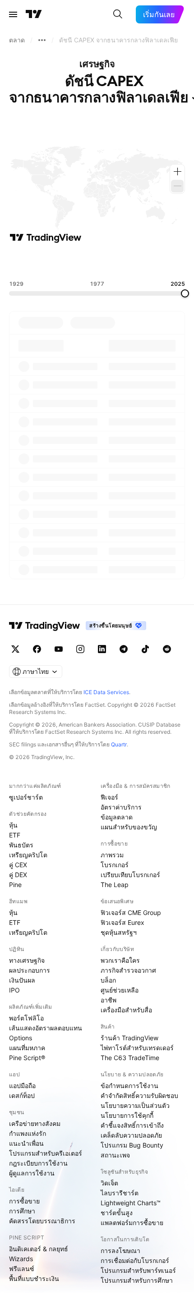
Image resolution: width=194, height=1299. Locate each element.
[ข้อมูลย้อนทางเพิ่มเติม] (42, 40)
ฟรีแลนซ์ (21, 1268)
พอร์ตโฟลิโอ (26, 1018)
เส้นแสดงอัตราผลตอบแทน (45, 1028)
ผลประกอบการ (29, 970)
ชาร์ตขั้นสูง (117, 1213)
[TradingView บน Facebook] (37, 649)
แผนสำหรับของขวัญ (129, 827)
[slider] (185, 293)
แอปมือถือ (22, 1085)
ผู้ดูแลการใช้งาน (32, 1173)
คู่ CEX (18, 865)
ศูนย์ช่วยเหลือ (120, 990)
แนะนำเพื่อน (26, 1143)
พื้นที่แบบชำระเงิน (34, 1278)
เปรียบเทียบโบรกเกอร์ (130, 874)
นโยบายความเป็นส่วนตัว (135, 1105)
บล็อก (108, 980)
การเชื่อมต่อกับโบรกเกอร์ (135, 1260)
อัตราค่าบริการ (121, 807)
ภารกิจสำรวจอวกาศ (128, 970)
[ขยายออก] (177, 186)
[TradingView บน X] (15, 649)
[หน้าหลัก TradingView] (34, 14)
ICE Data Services (106, 692)
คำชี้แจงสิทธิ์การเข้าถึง (132, 1125)
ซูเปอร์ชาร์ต (26, 797)
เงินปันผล (22, 980)
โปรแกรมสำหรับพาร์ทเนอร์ (138, 1270)
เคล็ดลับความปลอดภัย (131, 1135)
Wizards (21, 1258)
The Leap (115, 884)
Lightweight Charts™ (131, 1203)
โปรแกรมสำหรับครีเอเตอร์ (45, 1153)
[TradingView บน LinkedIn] (102, 649)
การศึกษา (22, 1211)
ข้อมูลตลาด (117, 817)
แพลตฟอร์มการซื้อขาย (132, 1222)
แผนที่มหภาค (27, 1048)
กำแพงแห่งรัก (27, 1133)
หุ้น (13, 825)
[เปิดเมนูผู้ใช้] (13, 14)
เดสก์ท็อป (22, 1095)
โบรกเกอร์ (115, 865)
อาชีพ (108, 1000)
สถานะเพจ (115, 1155)
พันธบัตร (21, 845)
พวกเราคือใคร (120, 960)
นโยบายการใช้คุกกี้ (127, 1115)
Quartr (119, 744)
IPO (14, 990)
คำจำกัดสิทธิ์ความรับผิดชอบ (139, 1095)
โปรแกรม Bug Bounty (132, 1145)
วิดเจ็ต (109, 1183)
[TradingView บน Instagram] (80, 649)
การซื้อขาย (24, 1201)
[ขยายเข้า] (177, 171)
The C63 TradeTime (130, 1057)
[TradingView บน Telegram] (123, 649)
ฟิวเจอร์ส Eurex (122, 922)
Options (20, 1038)
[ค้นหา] (118, 14)
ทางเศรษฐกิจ (27, 960)
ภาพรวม (112, 855)
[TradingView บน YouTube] (58, 649)
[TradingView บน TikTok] (145, 649)
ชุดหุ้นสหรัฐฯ (119, 932)
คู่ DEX (18, 874)
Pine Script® (27, 1057)
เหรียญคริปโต (28, 855)
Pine (15, 884)
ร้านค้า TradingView (129, 1038)
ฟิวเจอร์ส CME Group (131, 912)
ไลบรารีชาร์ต (120, 1193)
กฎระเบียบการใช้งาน (38, 1163)
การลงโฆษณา (120, 1250)
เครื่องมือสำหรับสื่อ (126, 1010)
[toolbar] (97, 262)
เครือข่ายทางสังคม (34, 1123)
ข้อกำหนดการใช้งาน (129, 1085)
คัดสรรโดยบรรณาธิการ (42, 1221)
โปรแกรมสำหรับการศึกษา (137, 1280)
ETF (14, 835)
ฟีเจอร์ (109, 797)
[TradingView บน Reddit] (167, 649)
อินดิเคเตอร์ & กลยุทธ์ (38, 1249)
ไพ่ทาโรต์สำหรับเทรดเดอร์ (137, 1048)
